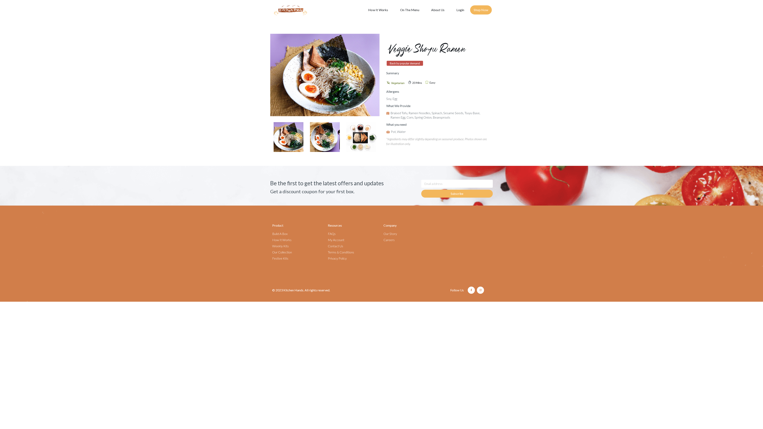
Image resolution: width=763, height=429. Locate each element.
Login (460, 10)
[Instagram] (480, 290)
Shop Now (481, 10)
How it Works (378, 10)
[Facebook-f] (471, 290)
